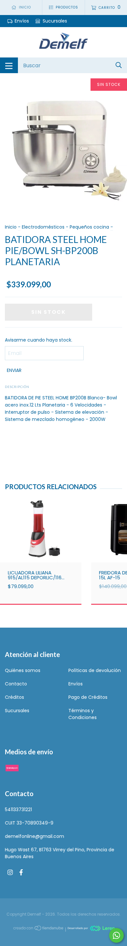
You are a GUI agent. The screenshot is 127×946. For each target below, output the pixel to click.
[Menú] (9, 65)
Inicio (11, 227)
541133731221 (18, 809)
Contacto (16, 684)
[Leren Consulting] (91, 929)
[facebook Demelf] (21, 873)
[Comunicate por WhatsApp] (116, 935)
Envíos (21, 21)
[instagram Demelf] (10, 873)
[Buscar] (118, 65)
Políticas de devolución (94, 670)
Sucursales (54, 21)
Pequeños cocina (89, 227)
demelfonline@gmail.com (34, 836)
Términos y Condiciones (82, 714)
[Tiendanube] (39, 929)
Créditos (14, 697)
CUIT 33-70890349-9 (29, 823)
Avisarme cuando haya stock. (38, 340)
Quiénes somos (22, 670)
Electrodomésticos (43, 227)
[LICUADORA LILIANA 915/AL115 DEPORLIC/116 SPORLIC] (40, 542)
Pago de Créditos (87, 697)
